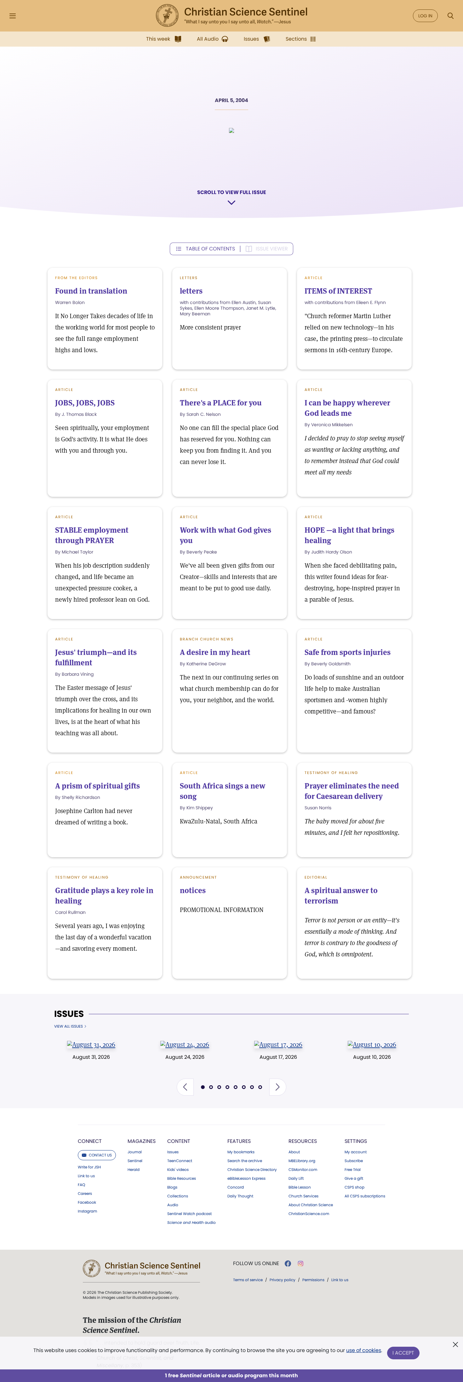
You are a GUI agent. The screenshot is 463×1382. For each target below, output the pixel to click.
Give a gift (354, 1178)
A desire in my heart (215, 652)
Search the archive (244, 1161)
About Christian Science (311, 1205)
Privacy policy (282, 1279)
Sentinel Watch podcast (189, 1214)
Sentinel (135, 1161)
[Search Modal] (450, 16)
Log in (425, 16)
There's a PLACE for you (221, 403)
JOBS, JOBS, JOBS (85, 403)
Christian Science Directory (252, 1170)
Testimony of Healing (331, 772)
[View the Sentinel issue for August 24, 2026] (184, 1044)
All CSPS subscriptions (365, 1196)
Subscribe (354, 1161)
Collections (177, 1196)
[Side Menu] (12, 16)
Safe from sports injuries (348, 652)
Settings (356, 1141)
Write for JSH (89, 1167)
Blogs (172, 1187)
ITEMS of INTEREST (338, 291)
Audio (172, 1205)
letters (191, 291)
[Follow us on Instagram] (301, 1263)
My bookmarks (240, 1152)
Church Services (303, 1196)
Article (64, 389)
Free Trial (353, 1170)
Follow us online (256, 1263)
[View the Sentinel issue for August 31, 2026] (91, 1044)
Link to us (86, 1176)
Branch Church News (207, 639)
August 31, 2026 (91, 1057)
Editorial (316, 877)
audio (191, 1222)
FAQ (81, 1185)
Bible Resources (181, 1178)
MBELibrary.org (302, 1161)
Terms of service (248, 1279)
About (294, 1152)
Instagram (87, 1211)
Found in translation (91, 291)
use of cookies (363, 1350)
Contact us (100, 1155)
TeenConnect (179, 1161)
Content (178, 1141)
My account (356, 1152)
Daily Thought (240, 1196)
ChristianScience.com (309, 1214)
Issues (69, 1014)
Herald (134, 1170)
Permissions (313, 1279)
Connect (90, 1141)
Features (239, 1141)
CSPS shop (354, 1187)
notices (193, 890)
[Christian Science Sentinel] (231, 15)
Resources (303, 1141)
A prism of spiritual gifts (97, 786)
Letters (189, 277)
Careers (85, 1194)
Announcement (198, 877)
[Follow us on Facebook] (288, 1263)
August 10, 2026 (372, 1057)
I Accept (403, 1352)
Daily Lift (296, 1178)
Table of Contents (210, 248)
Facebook (87, 1202)
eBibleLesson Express (246, 1178)
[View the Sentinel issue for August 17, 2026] (278, 1044)
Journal (135, 1152)
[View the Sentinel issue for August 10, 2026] (371, 1044)
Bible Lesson (300, 1187)
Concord (235, 1187)
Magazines (142, 1141)
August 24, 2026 (184, 1057)
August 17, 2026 (278, 1057)
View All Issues (68, 1026)
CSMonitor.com (303, 1170)
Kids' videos (178, 1170)
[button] (185, 1087)
